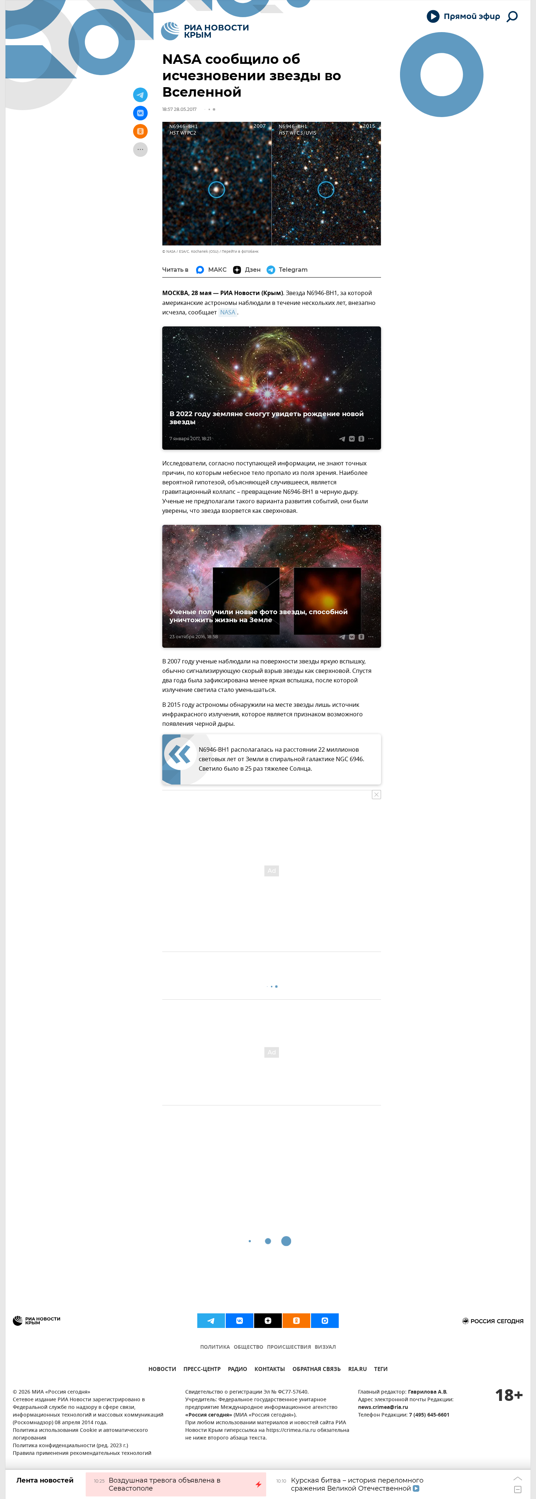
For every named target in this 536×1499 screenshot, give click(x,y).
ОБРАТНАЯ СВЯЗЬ (316, 1370)
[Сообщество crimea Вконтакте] (239, 1320)
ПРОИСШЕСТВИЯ (289, 1347)
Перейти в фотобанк (240, 251)
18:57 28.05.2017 (179, 109)
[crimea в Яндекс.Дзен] (268, 1320)
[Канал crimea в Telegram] (211, 1320)
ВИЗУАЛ (325, 1347)
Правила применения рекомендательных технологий (82, 1453)
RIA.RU (357, 1370)
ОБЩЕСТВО (248, 1347)
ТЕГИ (381, 1370)
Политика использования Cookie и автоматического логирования (80, 1434)
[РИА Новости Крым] (204, 31)
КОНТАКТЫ (270, 1370)
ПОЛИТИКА (215, 1347)
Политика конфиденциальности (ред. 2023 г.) (70, 1446)
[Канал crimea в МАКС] (325, 1320)
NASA (227, 312)
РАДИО (237, 1370)
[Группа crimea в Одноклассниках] (296, 1320)
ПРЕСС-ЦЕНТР (202, 1370)
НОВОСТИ (162, 1370)
